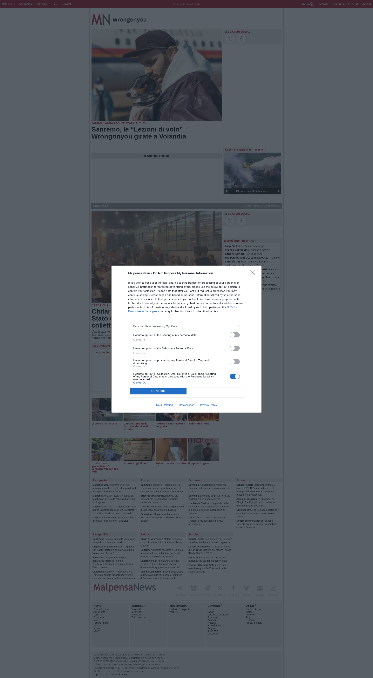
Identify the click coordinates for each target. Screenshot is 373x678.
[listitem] (186, 326)
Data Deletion (164, 404)
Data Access (186, 404)
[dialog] (186, 339)
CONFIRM (158, 391)
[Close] (253, 273)
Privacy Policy (208, 404)
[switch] (235, 334)
